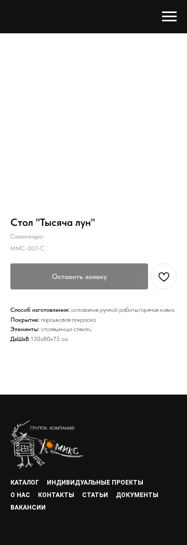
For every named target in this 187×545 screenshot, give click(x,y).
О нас (20, 495)
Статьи (95, 495)
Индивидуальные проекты (95, 482)
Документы (137, 495)
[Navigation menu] (169, 16)
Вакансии (28, 507)
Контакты (56, 495)
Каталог (24, 482)
